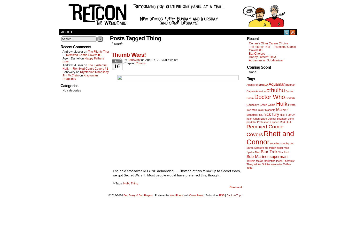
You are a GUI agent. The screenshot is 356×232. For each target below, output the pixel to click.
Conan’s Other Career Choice (268, 43)
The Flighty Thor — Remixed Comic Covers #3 (85, 53)
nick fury (271, 114)
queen (275, 122)
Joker (261, 109)
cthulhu (275, 90)
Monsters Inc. (255, 114)
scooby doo (287, 143)
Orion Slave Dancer (264, 118)
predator (251, 122)
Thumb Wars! (128, 54)
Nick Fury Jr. (287, 114)
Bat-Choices (257, 53)
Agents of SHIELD (257, 84)
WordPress (176, 195)
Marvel (282, 109)
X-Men (287, 164)
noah (249, 118)
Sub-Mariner (258, 156)
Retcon (178, 15)
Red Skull (285, 122)
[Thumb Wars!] (178, 79)
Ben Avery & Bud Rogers (138, 195)
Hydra (291, 104)
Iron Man (252, 109)
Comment (236, 187)
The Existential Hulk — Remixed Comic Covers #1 (85, 67)
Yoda (249, 167)
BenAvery (134, 60)
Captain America (256, 91)
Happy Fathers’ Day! (262, 57)
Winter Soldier (262, 164)
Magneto (270, 109)
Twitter (287, 32)
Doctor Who (269, 97)
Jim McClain (70, 75)
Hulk (126, 183)
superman (278, 156)
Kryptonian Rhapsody (94, 72)
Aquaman (277, 84)
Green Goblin (267, 104)
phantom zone (285, 118)
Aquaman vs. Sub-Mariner (266, 60)
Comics (141, 63)
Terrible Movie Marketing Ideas (265, 160)
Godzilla (290, 98)
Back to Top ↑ (235, 195)
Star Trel (283, 152)
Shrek (250, 147)
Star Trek (269, 151)
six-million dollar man (277, 147)
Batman (290, 84)
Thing (134, 183)
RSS (293, 32)
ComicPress (196, 195)
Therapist (288, 160)
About (67, 32)
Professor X (264, 122)
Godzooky (253, 104)
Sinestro (259, 147)
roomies (275, 143)
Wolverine (276, 164)
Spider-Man (253, 152)
